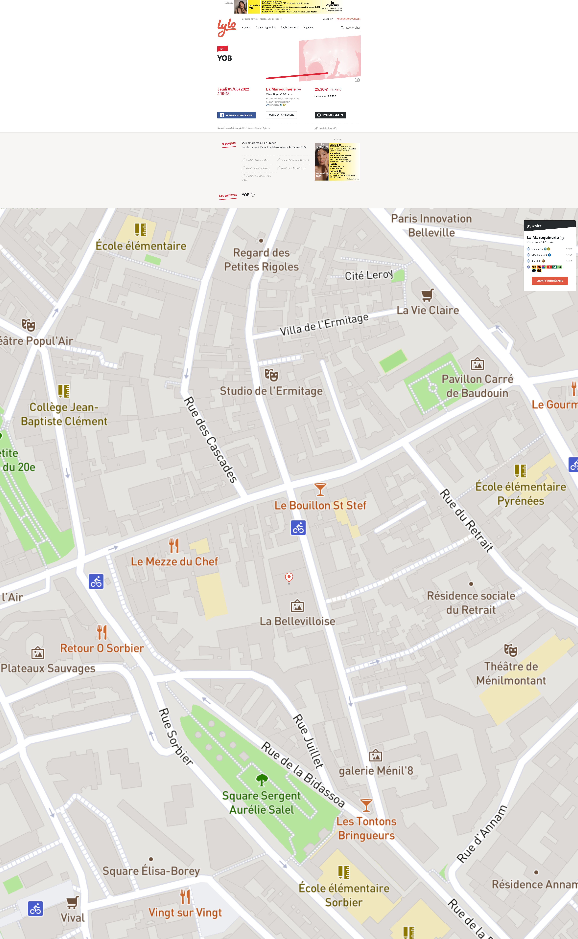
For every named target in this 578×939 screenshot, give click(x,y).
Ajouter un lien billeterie (293, 168)
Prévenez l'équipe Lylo (242, 128)
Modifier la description (257, 160)
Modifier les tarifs (327, 128)
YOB (246, 194)
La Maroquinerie (281, 89)
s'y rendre (281, 114)
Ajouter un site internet (257, 168)
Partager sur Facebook (239, 115)
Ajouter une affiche (343, 80)
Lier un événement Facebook (295, 160)
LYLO (227, 28)
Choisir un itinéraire (550, 280)
